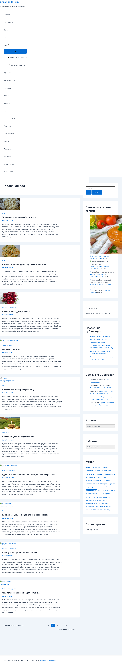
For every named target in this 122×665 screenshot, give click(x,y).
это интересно (102, 510)
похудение (89, 497)
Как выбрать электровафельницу (18, 389)
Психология (8, 126)
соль (97, 507)
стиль (102, 507)
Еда (5, 45)
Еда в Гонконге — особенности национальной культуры (28, 474)
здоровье (96, 474)
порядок (107, 494)
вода (95, 467)
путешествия (97, 500)
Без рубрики (8, 22)
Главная (7, 15)
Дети (6, 30)
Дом (5, 37)
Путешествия (9, 134)
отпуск (88, 487)
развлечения (90, 503)
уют (109, 506)
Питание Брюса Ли (11, 349)
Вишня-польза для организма (16, 311)
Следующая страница (67, 629)
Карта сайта (8, 172)
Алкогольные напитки (18, 57)
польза (101, 494)
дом (105, 471)
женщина (89, 474)
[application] (8, 45)
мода (98, 477)
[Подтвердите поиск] (89, 192)
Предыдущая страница (13, 625)
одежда (99, 480)
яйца (108, 510)
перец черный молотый (99, 487)
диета (97, 471)
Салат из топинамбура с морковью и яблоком (24, 264)
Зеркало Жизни (9, 1)
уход (106, 507)
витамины (90, 467)
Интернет (7, 88)
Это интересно (9, 164)
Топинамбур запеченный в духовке (19, 217)
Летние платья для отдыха (100, 336)
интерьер (104, 474)
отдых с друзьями (109, 484)
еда (109, 471)
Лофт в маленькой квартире (100, 388)
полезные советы (92, 494)
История (7, 96)
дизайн (101, 470)
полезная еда (91, 490)
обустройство (91, 481)
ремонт (88, 507)
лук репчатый (91, 477)
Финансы (7, 156)
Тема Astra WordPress (48, 660)
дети (100, 467)
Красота (7, 103)
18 (66, 625)
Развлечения (8, 149)
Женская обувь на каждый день (102, 284)
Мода (6, 111)
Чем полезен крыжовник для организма (21, 593)
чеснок (88, 510)
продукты (98, 497)
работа (105, 500)
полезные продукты (106, 490)
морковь (103, 477)
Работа (6, 141)
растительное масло (103, 503)
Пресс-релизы (9, 118)
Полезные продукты (17, 65)
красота (111, 474)
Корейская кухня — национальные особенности (25, 515)
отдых (104, 481)
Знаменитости (9, 80)
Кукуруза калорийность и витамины (19, 552)
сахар (93, 506)
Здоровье (7, 73)
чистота (93, 510)
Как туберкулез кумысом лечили (18, 437)
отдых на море (98, 484)
